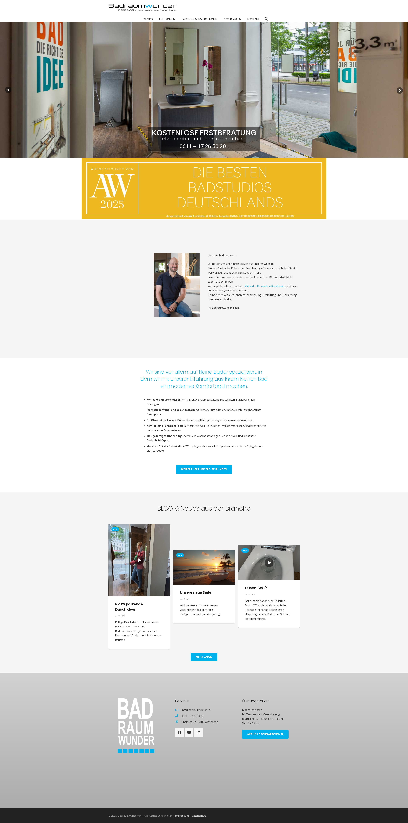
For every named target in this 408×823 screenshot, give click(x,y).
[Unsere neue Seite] (204, 567)
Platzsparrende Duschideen (129, 607)
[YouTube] (189, 732)
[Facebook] (179, 732)
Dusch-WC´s (256, 588)
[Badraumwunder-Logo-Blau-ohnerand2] (142, 8)
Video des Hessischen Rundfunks (264, 286)
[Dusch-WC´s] (269, 562)
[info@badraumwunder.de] (178, 709)
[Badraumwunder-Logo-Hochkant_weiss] (131, 725)
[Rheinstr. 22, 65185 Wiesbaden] (178, 721)
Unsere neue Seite (195, 592)
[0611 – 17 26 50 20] (178, 715)
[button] (155, 18)
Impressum (182, 815)
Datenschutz (199, 815)
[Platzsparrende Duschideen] (139, 560)
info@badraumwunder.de (197, 710)
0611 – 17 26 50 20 (192, 716)
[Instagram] (198, 732)
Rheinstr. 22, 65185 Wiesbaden (200, 722)
